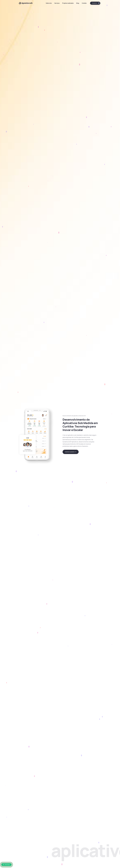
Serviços (57, 3)
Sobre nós (49, 3)
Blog (77, 3)
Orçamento (94, 3)
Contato (84, 3)
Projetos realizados (68, 3)
